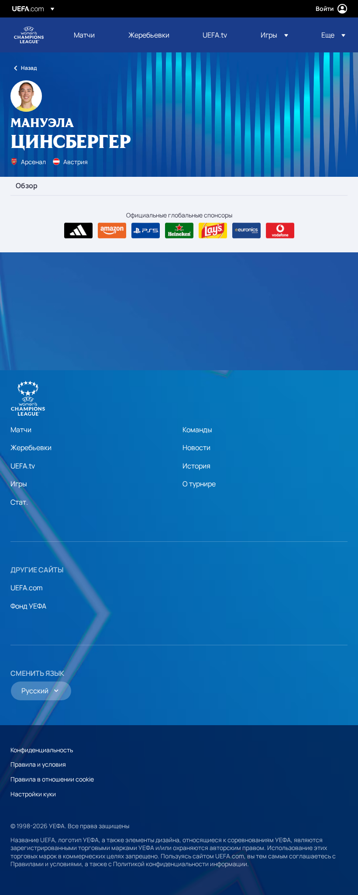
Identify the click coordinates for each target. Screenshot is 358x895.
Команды (197, 429)
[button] (274, 35)
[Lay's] (213, 230)
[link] (84, 35)
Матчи (20, 429)
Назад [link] (29, 68)
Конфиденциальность (41, 750)
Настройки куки (33, 794)
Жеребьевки (31, 447)
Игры (18, 484)
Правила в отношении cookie (52, 779)
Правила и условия (38, 764)
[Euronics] (246, 230)
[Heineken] (179, 230)
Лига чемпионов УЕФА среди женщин (28, 35)
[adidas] (78, 230)
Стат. (19, 502)
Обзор (27, 186)
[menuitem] (90, 35)
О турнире (199, 484)
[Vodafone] (280, 230)
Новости (196, 447)
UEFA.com (26, 587)
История (196, 466)
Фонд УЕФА (28, 606)
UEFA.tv (22, 466)
